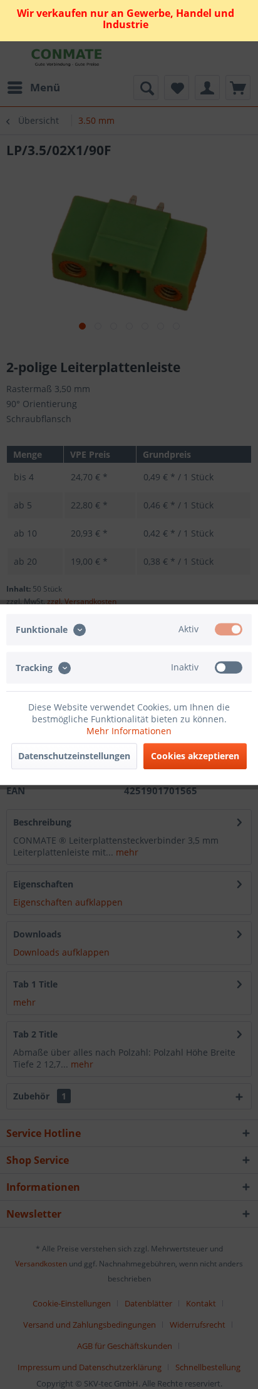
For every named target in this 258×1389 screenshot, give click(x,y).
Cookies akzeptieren (195, 756)
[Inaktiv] (228, 667)
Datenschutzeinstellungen (74, 756)
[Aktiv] (228, 629)
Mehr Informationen (129, 731)
